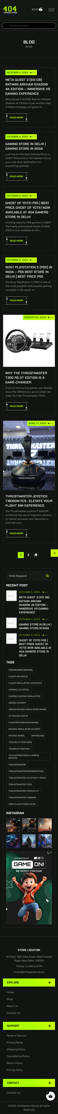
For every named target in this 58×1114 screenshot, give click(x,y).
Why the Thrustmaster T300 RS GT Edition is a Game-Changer (26, 377)
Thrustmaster (17, 764)
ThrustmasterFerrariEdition (26, 771)
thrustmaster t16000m (22, 797)
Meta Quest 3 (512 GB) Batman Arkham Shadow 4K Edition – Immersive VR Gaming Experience (27, 87)
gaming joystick (18, 689)
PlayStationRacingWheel (23, 722)
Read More (16, 117)
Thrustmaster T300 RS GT (23, 791)
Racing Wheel (16, 735)
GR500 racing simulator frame (27, 709)
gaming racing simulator (24, 696)
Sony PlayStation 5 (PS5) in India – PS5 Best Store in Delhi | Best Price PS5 (28, 272)
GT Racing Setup (18, 716)
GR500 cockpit (17, 702)
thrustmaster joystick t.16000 (27, 777)
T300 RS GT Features (20, 742)
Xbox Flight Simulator (22, 804)
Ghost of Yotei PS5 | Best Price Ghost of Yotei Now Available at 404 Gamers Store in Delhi (27, 210)
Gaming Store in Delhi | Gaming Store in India (25, 146)
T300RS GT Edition (19, 748)
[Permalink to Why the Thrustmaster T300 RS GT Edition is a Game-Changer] (29, 340)
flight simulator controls (25, 683)
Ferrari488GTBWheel (20, 670)
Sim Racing (37, 735)
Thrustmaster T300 (20, 784)
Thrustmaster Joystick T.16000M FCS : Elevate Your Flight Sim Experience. (28, 501)
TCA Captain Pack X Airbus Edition (23, 756)
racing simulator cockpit (24, 729)
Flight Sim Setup (18, 676)
